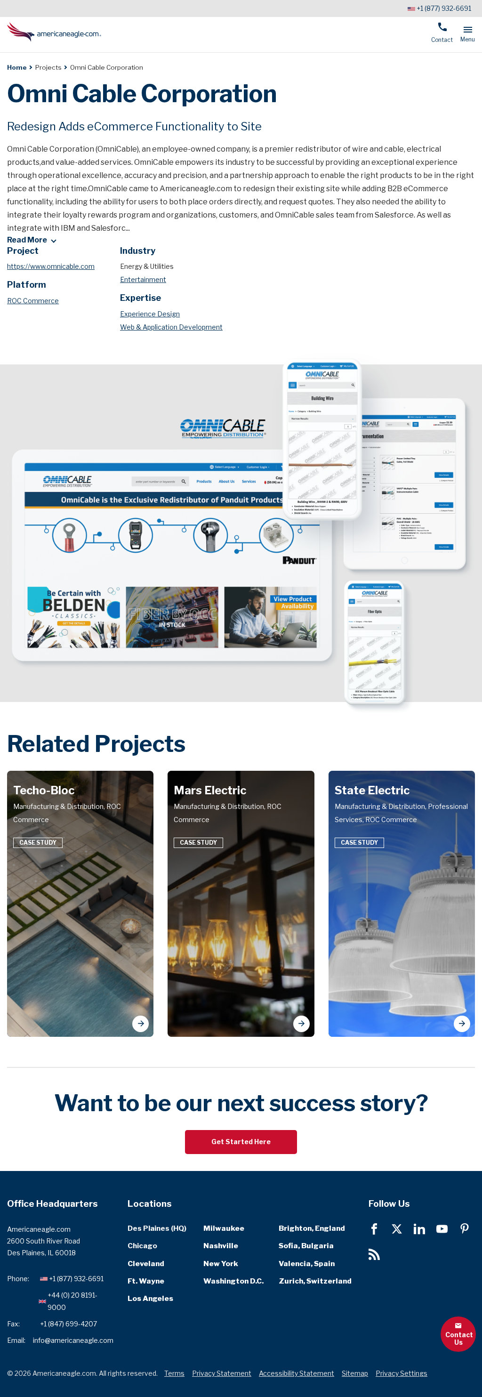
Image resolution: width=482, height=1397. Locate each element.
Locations (150, 1203)
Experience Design (150, 314)
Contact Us (459, 1338)
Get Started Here (241, 1142)
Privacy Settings (401, 1373)
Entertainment (143, 279)
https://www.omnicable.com (51, 266)
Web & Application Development (171, 327)
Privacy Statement (221, 1373)
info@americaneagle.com (73, 1340)
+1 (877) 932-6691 (444, 8)
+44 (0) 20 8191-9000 (72, 1301)
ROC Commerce (33, 301)
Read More (27, 240)
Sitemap (355, 1373)
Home (17, 67)
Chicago (142, 1245)
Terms (174, 1373)
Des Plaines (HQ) (157, 1228)
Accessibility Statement (296, 1373)
